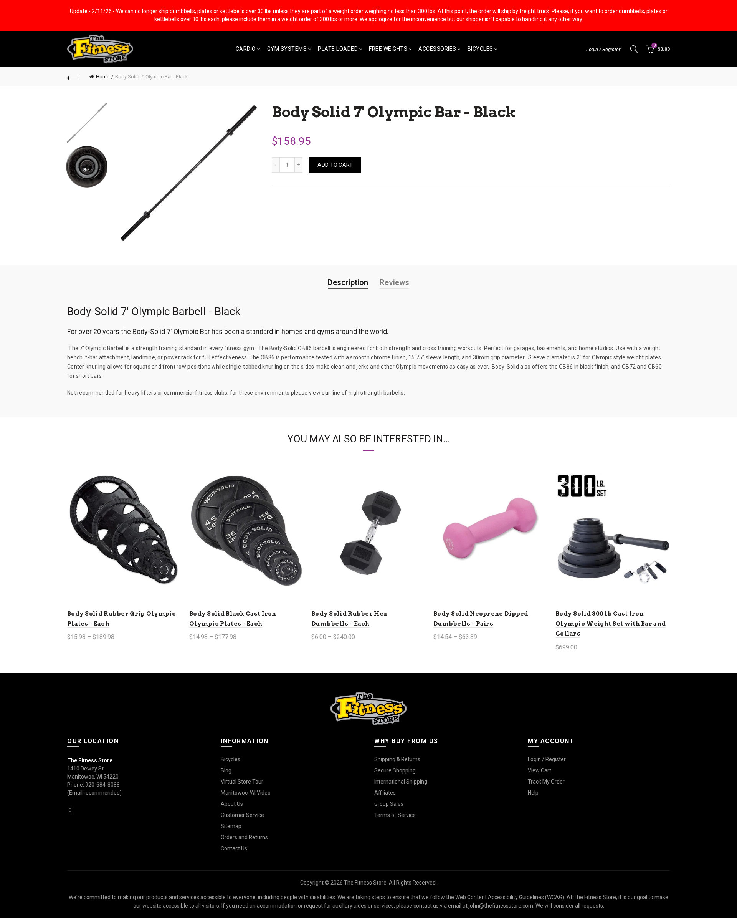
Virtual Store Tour (242, 782)
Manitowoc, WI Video (246, 793)
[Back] (73, 77)
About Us (232, 804)
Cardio (246, 49)
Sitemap (231, 826)
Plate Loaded (338, 49)
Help (533, 793)
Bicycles (480, 49)
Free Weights (388, 49)
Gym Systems (287, 49)
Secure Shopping (395, 770)
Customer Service (242, 815)
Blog (226, 770)
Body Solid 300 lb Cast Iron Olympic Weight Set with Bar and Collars (610, 623)
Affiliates (385, 793)
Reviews (394, 282)
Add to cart (335, 165)
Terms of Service (395, 815)
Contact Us (234, 848)
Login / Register (603, 49)
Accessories (437, 49)
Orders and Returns (244, 837)
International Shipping (400, 782)
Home (102, 77)
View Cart (539, 770)
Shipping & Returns (397, 759)
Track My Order (546, 782)
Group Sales (388, 804)
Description (348, 282)
